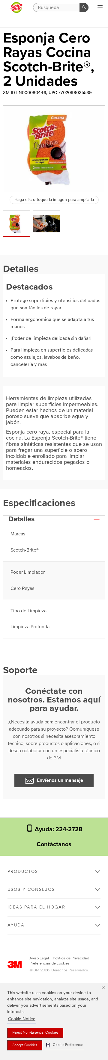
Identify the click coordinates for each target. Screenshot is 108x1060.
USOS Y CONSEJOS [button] (31, 890)
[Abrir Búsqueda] (100, 7)
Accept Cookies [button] (24, 1045)
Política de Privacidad (71, 958)
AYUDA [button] (16, 925)
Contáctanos (54, 844)
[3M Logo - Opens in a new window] (16, 7)
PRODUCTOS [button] (23, 872)
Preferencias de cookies (49, 963)
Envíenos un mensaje (60, 780)
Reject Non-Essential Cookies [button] (35, 1033)
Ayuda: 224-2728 (57, 829)
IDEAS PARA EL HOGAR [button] (36, 907)
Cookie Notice (21, 1019)
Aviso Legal (39, 958)
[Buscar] (84, 7)
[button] (64, 1045)
